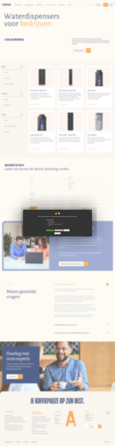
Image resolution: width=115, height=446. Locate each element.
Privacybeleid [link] (57, 233)
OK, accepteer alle (50, 230)
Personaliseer (66, 230)
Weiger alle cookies (58, 230)
